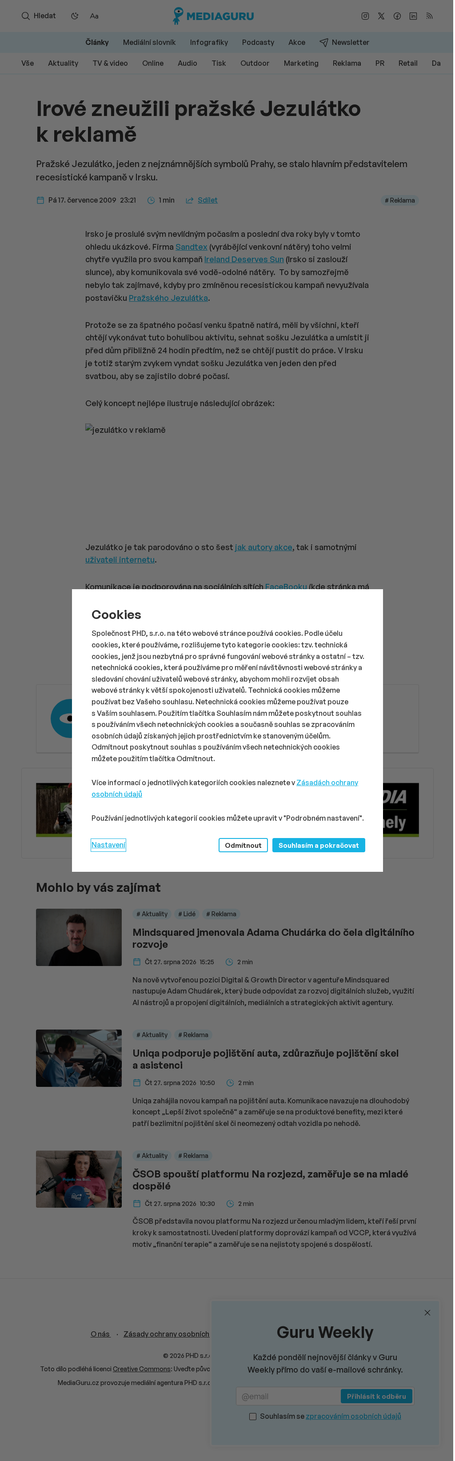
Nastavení (108, 844)
